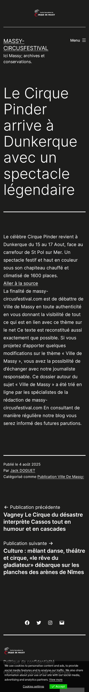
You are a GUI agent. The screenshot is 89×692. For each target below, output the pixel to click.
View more (56, 679)
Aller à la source (20, 283)
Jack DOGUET (22, 470)
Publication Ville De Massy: (60, 476)
